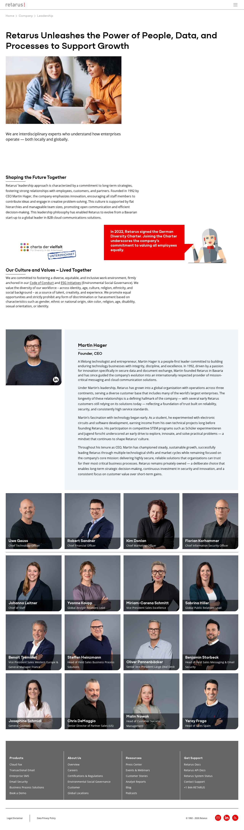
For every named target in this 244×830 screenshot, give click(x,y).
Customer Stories (137, 776)
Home (10, 16)
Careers (73, 770)
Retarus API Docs (194, 770)
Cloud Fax (16, 764)
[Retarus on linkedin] (227, 818)
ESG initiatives (71, 283)
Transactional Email (22, 770)
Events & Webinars (138, 770)
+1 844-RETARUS (194, 787)
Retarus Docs (192, 764)
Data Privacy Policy (46, 818)
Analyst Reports (136, 781)
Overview (73, 764)
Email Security (19, 781)
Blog (128, 787)
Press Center (134, 764)
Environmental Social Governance (89, 781)
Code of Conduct (42, 283)
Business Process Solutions (27, 787)
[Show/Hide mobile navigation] (235, 5)
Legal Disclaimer (15, 818)
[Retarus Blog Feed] (235, 818)
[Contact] (218, 818)
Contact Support (194, 781)
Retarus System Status (198, 776)
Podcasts (131, 793)
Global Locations (78, 793)
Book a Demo (18, 793)
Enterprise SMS (19, 776)
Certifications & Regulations (85, 776)
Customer (74, 787)
